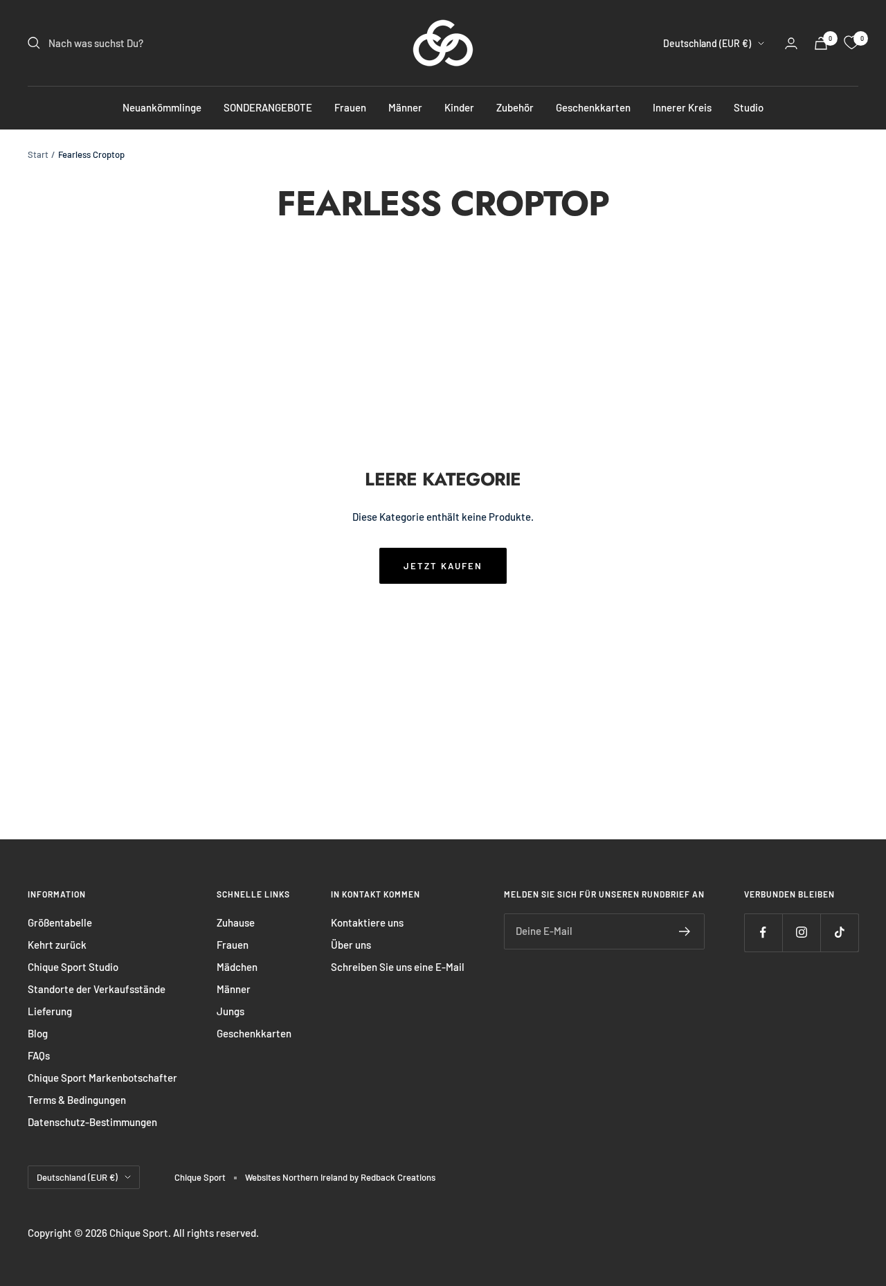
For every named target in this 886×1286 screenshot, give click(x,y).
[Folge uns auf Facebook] (763, 932)
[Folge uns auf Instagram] (801, 932)
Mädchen (237, 967)
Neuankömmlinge (162, 107)
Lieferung (50, 1011)
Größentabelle (60, 922)
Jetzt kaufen (443, 565)
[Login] (791, 43)
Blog (38, 1033)
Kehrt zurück (57, 944)
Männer (405, 107)
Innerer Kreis (682, 107)
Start (38, 154)
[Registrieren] (685, 931)
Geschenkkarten (593, 107)
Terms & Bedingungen (77, 1099)
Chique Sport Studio (73, 967)
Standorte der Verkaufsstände (96, 989)
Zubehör (515, 107)
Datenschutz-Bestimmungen (92, 1122)
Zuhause (236, 922)
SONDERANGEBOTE (268, 107)
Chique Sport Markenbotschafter (102, 1077)
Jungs (230, 1011)
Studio (748, 107)
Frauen (350, 107)
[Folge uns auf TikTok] (839, 932)
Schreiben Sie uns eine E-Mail (397, 967)
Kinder (459, 107)
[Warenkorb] (821, 43)
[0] (851, 43)
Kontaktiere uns (367, 922)
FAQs (39, 1055)
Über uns (351, 944)
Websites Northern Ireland (297, 1177)
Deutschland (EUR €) (707, 43)
